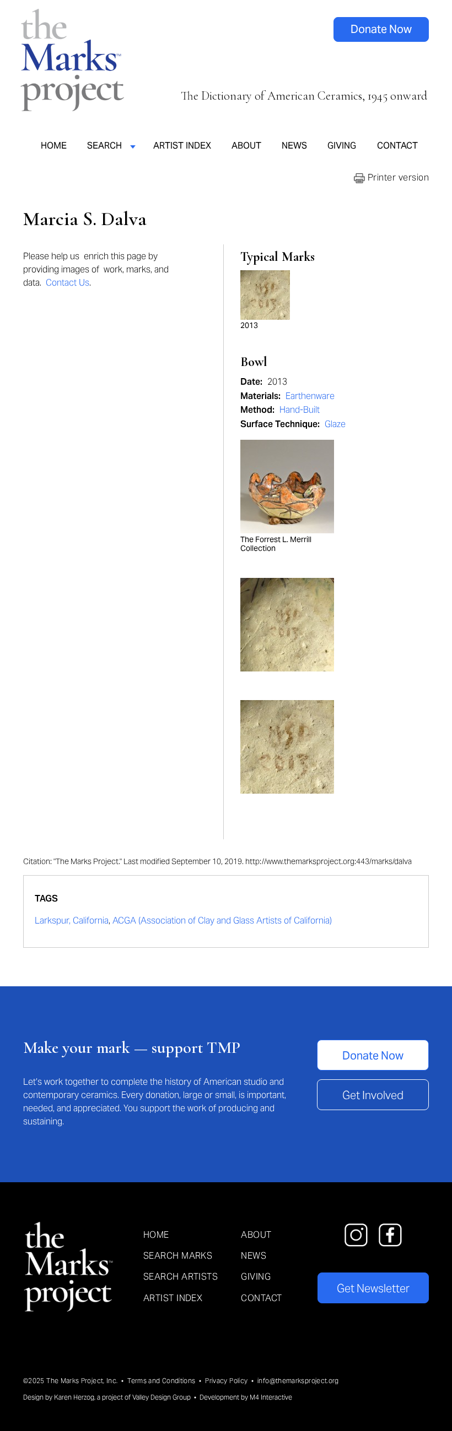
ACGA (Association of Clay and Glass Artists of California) (222, 920)
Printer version (397, 177)
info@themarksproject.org (298, 1381)
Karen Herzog (74, 1397)
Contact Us (67, 282)
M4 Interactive (271, 1397)
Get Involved (372, 1095)
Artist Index (182, 145)
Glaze (335, 424)
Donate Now (381, 29)
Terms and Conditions (161, 1381)
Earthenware (310, 396)
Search (104, 145)
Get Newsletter (373, 1288)
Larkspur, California (72, 920)
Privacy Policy (226, 1381)
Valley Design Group (161, 1397)
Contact (397, 145)
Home (54, 145)
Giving (341, 145)
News (294, 145)
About (246, 145)
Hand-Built (299, 410)
